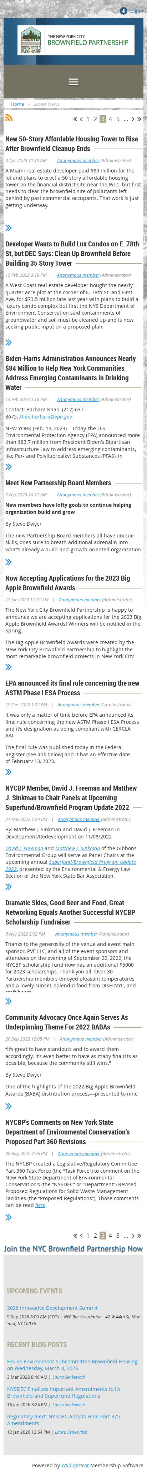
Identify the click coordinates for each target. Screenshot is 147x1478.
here (40, 1205)
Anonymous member (78, 160)
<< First (75, 118)
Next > (133, 118)
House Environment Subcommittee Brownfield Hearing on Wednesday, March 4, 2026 (72, 1365)
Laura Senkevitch (68, 1377)
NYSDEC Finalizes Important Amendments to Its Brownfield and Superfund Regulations (64, 1392)
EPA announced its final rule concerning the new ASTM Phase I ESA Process (72, 687)
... (126, 119)
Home (17, 104)
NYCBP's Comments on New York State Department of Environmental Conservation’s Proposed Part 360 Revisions (67, 1131)
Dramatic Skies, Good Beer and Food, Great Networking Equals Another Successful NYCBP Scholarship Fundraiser (70, 912)
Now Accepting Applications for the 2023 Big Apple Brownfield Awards (67, 582)
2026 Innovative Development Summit (52, 1307)
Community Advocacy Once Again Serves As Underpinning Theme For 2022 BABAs (66, 1022)
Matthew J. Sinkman (77, 848)
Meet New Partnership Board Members (58, 482)
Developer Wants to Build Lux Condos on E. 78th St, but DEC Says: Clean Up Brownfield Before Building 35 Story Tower (72, 253)
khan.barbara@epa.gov (45, 416)
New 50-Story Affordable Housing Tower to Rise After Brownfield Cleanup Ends (71, 143)
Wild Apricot (75, 1465)
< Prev (81, 118)
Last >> (139, 118)
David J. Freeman (24, 848)
